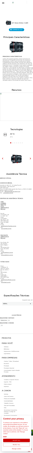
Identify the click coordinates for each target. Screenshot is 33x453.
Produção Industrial (9, 368)
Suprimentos (7, 353)
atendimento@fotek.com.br (8, 279)
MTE (5, 407)
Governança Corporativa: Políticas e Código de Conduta (10, 412)
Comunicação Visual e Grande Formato (12, 371)
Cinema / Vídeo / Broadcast (11, 361)
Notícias (6, 394)
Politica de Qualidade (9, 398)
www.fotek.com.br (6, 282)
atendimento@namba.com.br (8, 226)
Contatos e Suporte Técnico (11, 379)
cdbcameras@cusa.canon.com (12, 191)
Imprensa (6, 386)
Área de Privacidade (9, 405)
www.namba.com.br (6, 228)
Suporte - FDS (7, 381)
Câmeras (6, 346)
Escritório (6, 363)
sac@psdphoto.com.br (7, 252)
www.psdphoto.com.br (7, 255)
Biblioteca (6, 349)
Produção (6, 365)
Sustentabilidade (8, 401)
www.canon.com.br (8, 192)
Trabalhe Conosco (8, 403)
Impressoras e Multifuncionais (11, 351)
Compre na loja (17, 29)
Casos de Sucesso (8, 396)
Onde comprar (8, 384)
